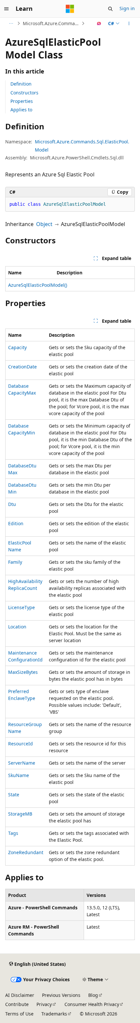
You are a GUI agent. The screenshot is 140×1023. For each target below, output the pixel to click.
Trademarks (54, 1014)
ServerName (21, 763)
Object (44, 224)
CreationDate (22, 367)
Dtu (12, 504)
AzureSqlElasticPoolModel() (37, 285)
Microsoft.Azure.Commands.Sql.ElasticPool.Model (51, 23)
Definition (21, 84)
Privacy (44, 1004)
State (13, 794)
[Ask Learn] (99, 23)
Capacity (17, 347)
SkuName (18, 775)
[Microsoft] (70, 9)
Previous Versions (61, 995)
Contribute (17, 1004)
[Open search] (110, 9)
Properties (21, 101)
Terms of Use (19, 1014)
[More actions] (129, 23)
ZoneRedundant (25, 852)
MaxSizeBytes (23, 672)
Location (17, 627)
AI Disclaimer (19, 995)
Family (15, 562)
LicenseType (21, 607)
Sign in (127, 8)
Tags (13, 833)
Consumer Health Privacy (91, 1004)
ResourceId (20, 743)
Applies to (21, 109)
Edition (15, 523)
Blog (93, 995)
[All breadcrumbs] (11, 23)
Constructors (24, 92)
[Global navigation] (6, 9)
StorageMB (20, 814)
